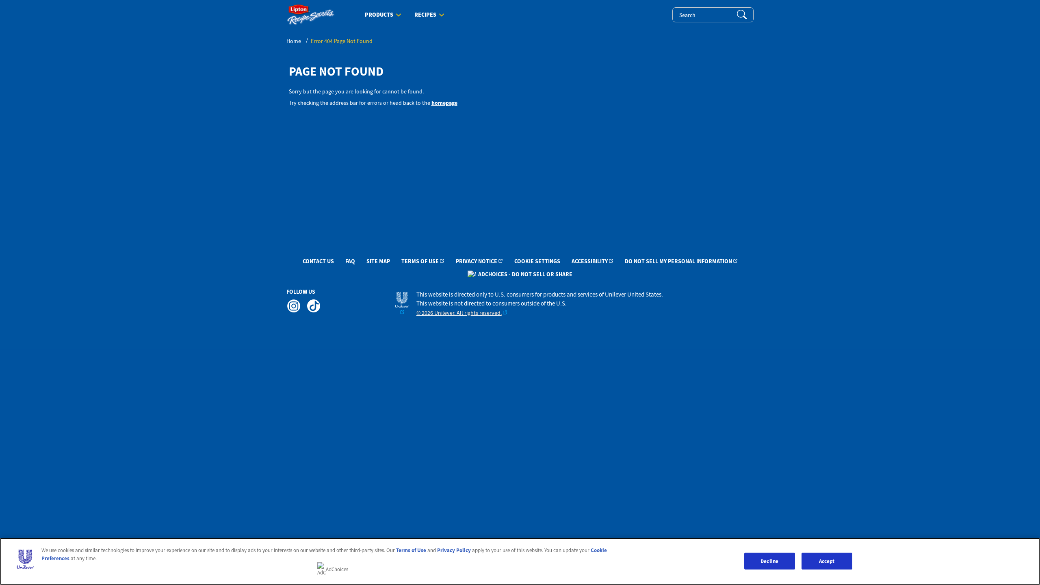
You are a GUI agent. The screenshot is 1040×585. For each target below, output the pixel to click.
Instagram (293, 305)
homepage (444, 102)
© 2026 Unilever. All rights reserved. (459, 312)
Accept (827, 560)
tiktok (313, 305)
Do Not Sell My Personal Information (678, 261)
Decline (769, 560)
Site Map (378, 261)
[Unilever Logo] (402, 303)
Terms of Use (420, 261)
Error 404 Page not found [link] (342, 41)
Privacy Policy (454, 550)
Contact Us (318, 261)
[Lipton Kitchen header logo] (310, 15)
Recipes (425, 15)
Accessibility (590, 261)
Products (379, 15)
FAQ (350, 261)
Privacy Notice (476, 261)
